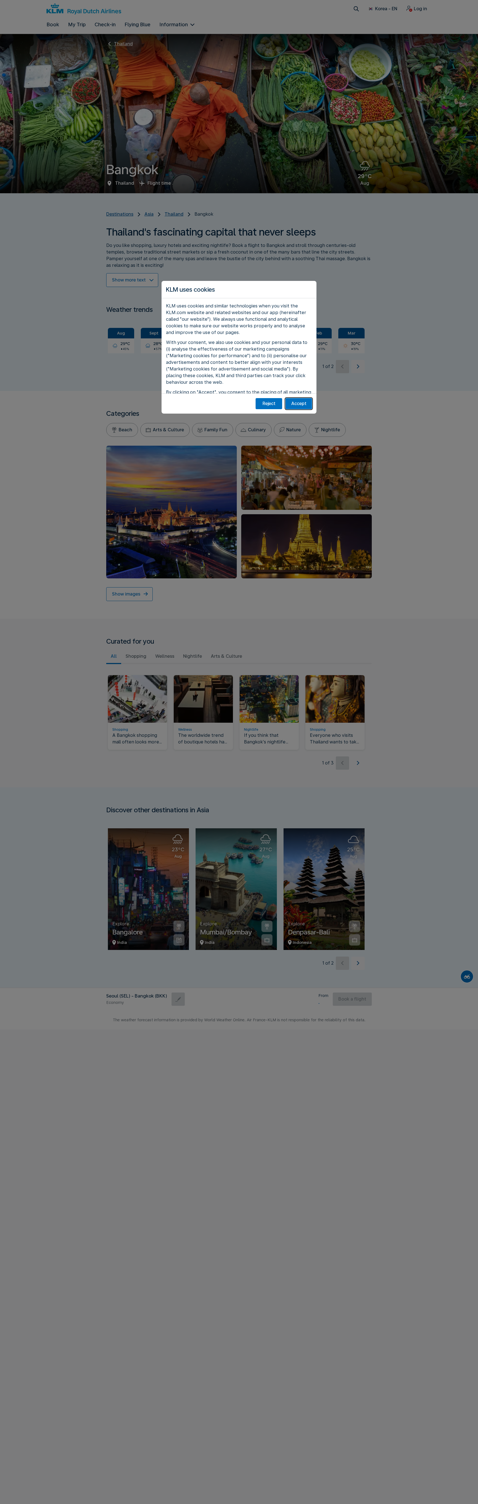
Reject (269, 403)
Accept (298, 403)
